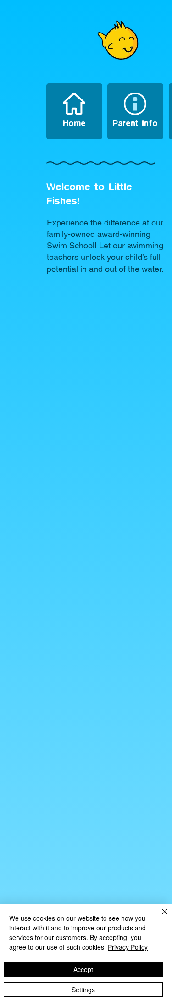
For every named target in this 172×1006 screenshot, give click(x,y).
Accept (83, 969)
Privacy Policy (128, 946)
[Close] (159, 917)
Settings (83, 989)
